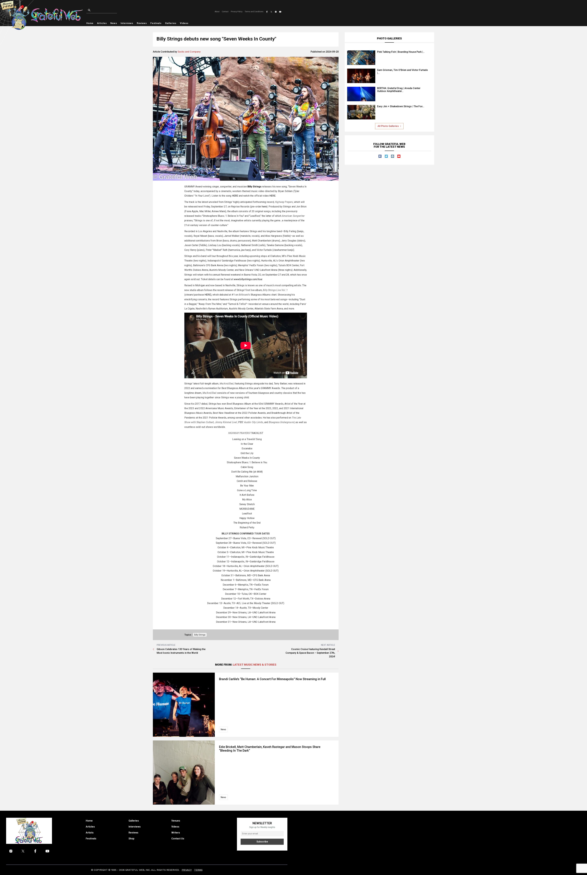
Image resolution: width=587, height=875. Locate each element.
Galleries (170, 23)
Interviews (127, 23)
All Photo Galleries (388, 126)
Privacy (187, 869)
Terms (198, 869)
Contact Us (177, 838)
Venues (175, 820)
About (217, 12)
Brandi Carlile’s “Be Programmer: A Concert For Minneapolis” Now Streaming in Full (272, 679)
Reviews (142, 23)
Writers (175, 832)
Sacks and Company (189, 51)
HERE (235, 195)
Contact (225, 12)
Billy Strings (199, 635)
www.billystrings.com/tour (248, 279)
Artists (90, 832)
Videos (184, 23)
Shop (131, 838)
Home (89, 23)
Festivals (155, 23)
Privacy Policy (236, 12)
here (264, 206)
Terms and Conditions (254, 12)
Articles (102, 23)
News (113, 23)
